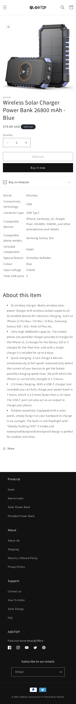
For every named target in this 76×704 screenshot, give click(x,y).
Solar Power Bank (19, 507)
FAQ (10, 618)
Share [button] (11, 448)
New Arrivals (15, 498)
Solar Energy (16, 609)
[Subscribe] (60, 672)
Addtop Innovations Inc (32, 696)
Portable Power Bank (21, 516)
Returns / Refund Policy (23, 558)
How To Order (16, 600)
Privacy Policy (16, 567)
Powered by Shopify (54, 696)
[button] (5, 7)
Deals (11, 489)
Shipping (13, 549)
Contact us (14, 591)
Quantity (8, 135)
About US (14, 540)
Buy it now (38, 168)
